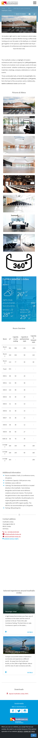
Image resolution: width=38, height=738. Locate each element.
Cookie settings (29, 731)
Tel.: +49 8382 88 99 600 (12, 532)
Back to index (21, 14)
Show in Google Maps (11, 539)
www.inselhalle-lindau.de (13, 536)
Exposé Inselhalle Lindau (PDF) (18, 694)
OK (34, 735)
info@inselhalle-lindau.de (13, 534)
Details (6, 284)
